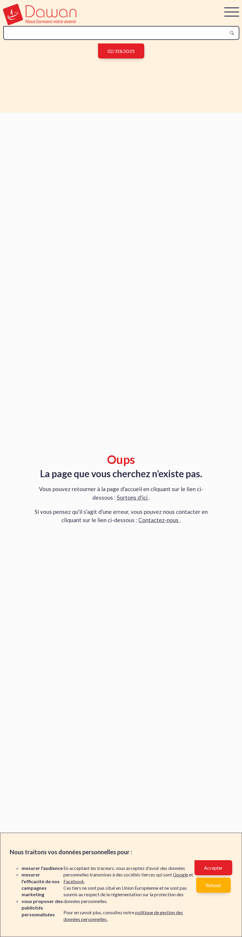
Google (180, 874)
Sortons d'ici (133, 497)
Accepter (213, 868)
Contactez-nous (159, 520)
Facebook (73, 881)
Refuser (213, 885)
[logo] (39, 23)
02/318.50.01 (121, 51)
